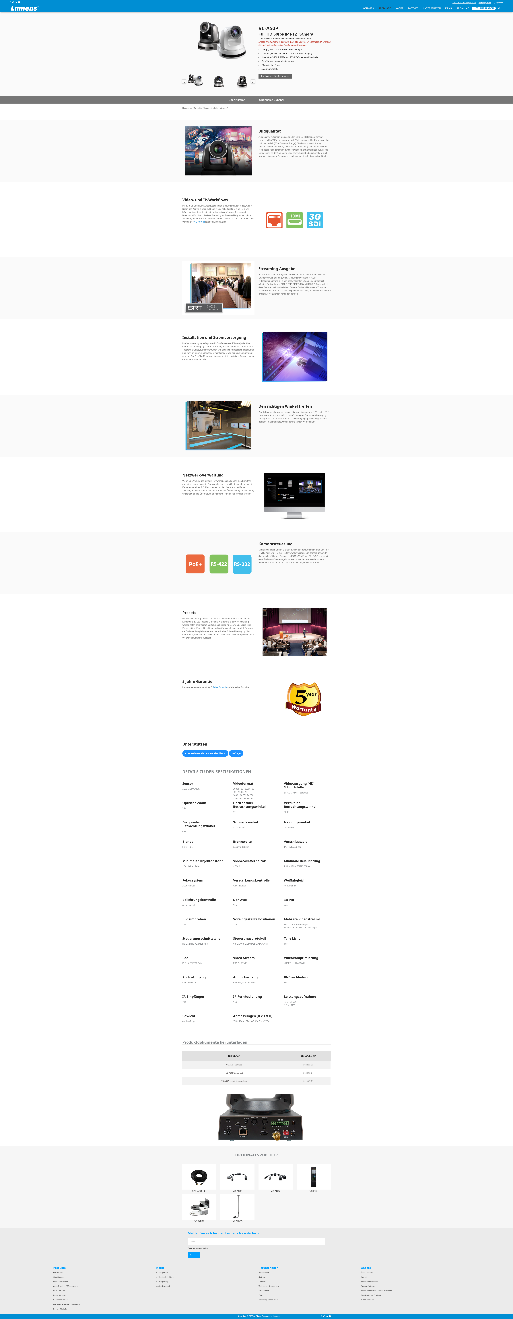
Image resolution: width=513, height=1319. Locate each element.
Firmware (263, 1282)
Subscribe (194, 1255)
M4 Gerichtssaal (163, 1286)
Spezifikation (237, 99)
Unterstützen (432, 8)
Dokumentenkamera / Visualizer (66, 1304)
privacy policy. (202, 1248)
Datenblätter (264, 1291)
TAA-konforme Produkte (371, 1295)
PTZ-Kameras (59, 1291)
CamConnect (58, 1277)
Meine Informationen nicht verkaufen (376, 1291)
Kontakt (364, 1277)
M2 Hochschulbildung (165, 1277)
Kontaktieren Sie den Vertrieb (275, 76)
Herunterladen (484, 8)
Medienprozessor (60, 1282)
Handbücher (264, 1272)
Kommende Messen (369, 1282)
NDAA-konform (367, 1300)
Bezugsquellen (485, 3)
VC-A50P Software (234, 1065)
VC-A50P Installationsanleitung (234, 1081)
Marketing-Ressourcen (268, 1300)
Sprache (499, 3)
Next (253, 82)
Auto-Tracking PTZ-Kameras (65, 1286)
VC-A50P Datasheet (234, 1073)
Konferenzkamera (60, 1300)
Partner (413, 8)
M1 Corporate (162, 1272)
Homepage (187, 108)
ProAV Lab (463, 8)
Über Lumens (367, 1272)
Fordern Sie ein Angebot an (464, 3)
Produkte (385, 8)
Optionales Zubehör (271, 99)
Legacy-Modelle (211, 108)
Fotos (261, 1295)
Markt (399, 8)
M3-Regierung (162, 1282)
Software (262, 1277)
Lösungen (368, 8)
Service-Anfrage (368, 1286)
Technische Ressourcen (269, 1286)
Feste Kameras (59, 1295)
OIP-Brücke (58, 1272)
